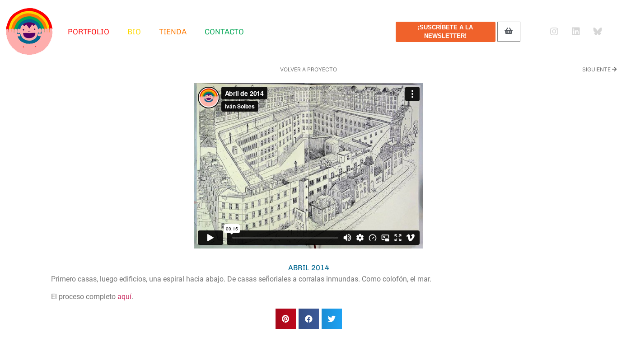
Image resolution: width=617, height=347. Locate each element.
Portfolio (88, 31)
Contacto (224, 31)
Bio (134, 31)
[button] (286, 319)
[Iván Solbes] (29, 31)
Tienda (173, 31)
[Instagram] (554, 31)
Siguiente (597, 69)
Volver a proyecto (308, 69)
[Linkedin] (576, 31)
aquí (124, 296)
